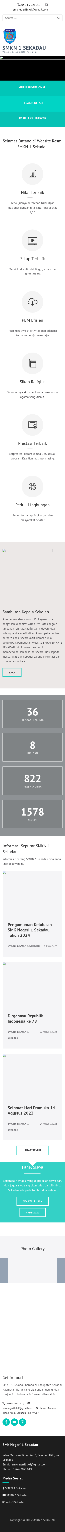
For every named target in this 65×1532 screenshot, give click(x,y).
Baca (12, 672)
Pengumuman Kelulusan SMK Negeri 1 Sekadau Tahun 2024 (30, 930)
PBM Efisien (32, 320)
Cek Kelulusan (32, 1201)
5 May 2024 (50, 945)
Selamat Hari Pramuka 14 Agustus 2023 (31, 1110)
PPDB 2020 (32, 1212)
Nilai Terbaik (32, 192)
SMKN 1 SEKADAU (24, 47)
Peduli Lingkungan (32, 504)
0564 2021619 (30, 5)
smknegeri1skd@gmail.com (30, 9)
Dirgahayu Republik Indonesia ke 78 (25, 1018)
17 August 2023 (48, 1031)
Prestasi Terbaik (32, 443)
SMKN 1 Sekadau (15, 1488)
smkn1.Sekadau (15, 1502)
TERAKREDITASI (32, 103)
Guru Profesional (32, 87)
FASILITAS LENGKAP (32, 118)
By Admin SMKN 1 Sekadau (24, 945)
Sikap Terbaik (32, 258)
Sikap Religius (32, 381)
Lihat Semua (33, 1150)
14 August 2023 (48, 1123)
